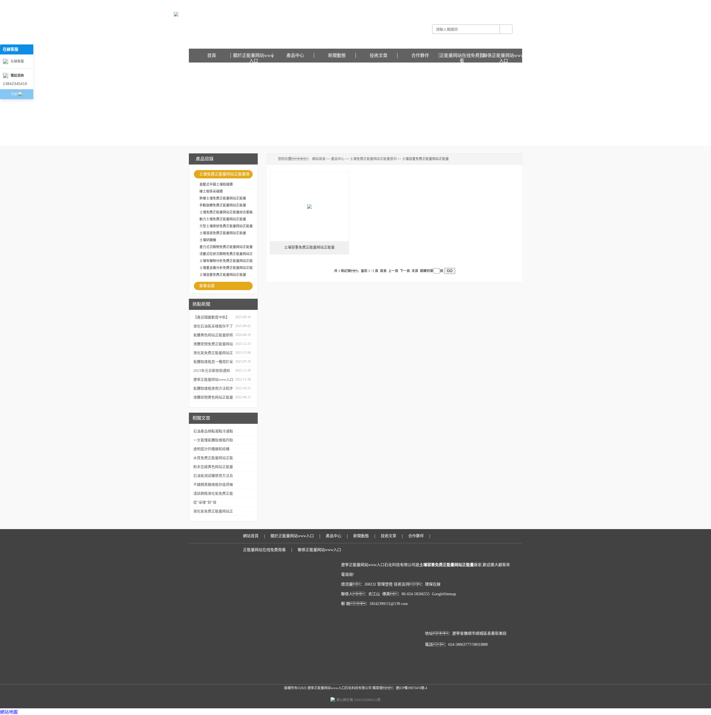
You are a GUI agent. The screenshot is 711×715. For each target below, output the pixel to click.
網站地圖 (9, 712)
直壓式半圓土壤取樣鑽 (216, 184)
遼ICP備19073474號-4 (411, 688)
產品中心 (295, 55)
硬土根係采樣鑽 (211, 191)
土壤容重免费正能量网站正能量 (222, 275)
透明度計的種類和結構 (211, 449)
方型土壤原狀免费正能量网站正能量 (226, 226)
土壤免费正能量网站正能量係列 (224, 175)
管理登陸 (385, 584)
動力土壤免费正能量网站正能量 (222, 219)
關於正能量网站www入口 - (426, 4)
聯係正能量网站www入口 (503, 55)
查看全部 (207, 286)
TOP (14, 94)
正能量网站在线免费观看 (503, 4)
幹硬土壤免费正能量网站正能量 (222, 198)
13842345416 (15, 83)
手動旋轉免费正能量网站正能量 (222, 205)
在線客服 (17, 61)
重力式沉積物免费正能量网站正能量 (226, 247)
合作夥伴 (420, 55)
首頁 (211, 55)
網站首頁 (319, 159)
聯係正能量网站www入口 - (465, 4)
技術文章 (378, 55)
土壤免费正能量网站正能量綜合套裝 (226, 212)
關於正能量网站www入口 (253, 55)
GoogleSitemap (444, 594)
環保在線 (432, 584)
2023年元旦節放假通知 (211, 370)
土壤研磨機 (207, 240)
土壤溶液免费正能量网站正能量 (222, 233)
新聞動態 (337, 55)
